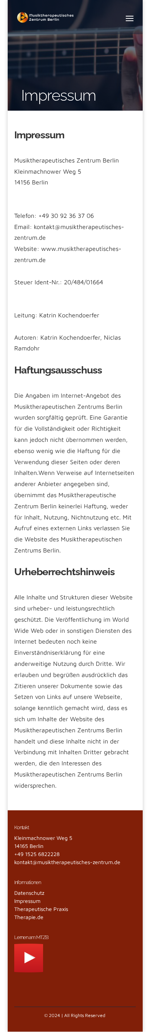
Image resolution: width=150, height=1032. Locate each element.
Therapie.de (28, 917)
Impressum (27, 901)
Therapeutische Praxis (41, 909)
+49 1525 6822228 (37, 854)
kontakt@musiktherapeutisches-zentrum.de (67, 862)
